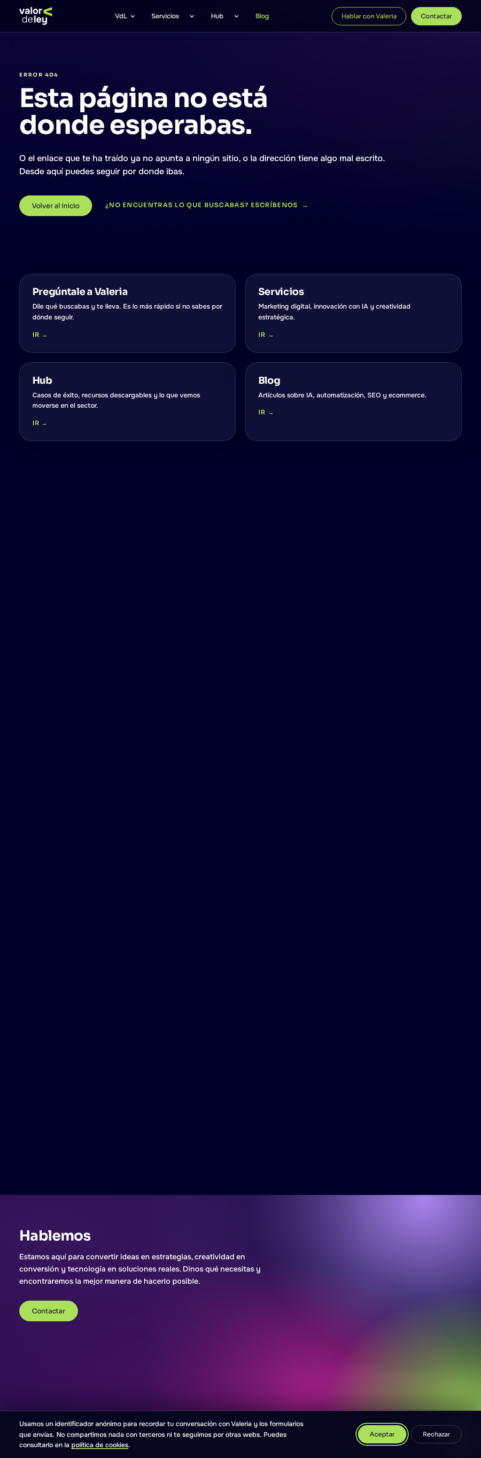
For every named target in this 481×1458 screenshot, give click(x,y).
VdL (121, 16)
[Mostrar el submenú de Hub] (236, 16)
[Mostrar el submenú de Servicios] (192, 16)
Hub (217, 16)
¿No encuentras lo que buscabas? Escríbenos (207, 205)
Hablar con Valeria (368, 16)
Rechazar (436, 1434)
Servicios (165, 16)
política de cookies (99, 1445)
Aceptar (382, 1434)
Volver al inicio (55, 206)
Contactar (436, 16)
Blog (262, 16)
